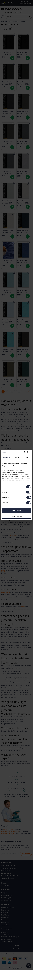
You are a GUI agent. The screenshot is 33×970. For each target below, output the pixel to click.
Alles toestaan (16, 510)
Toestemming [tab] (6, 457)
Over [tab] (27, 457)
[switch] (28, 492)
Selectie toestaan (17, 516)
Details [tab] (16, 457)
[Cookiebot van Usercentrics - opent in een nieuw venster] (23, 452)
